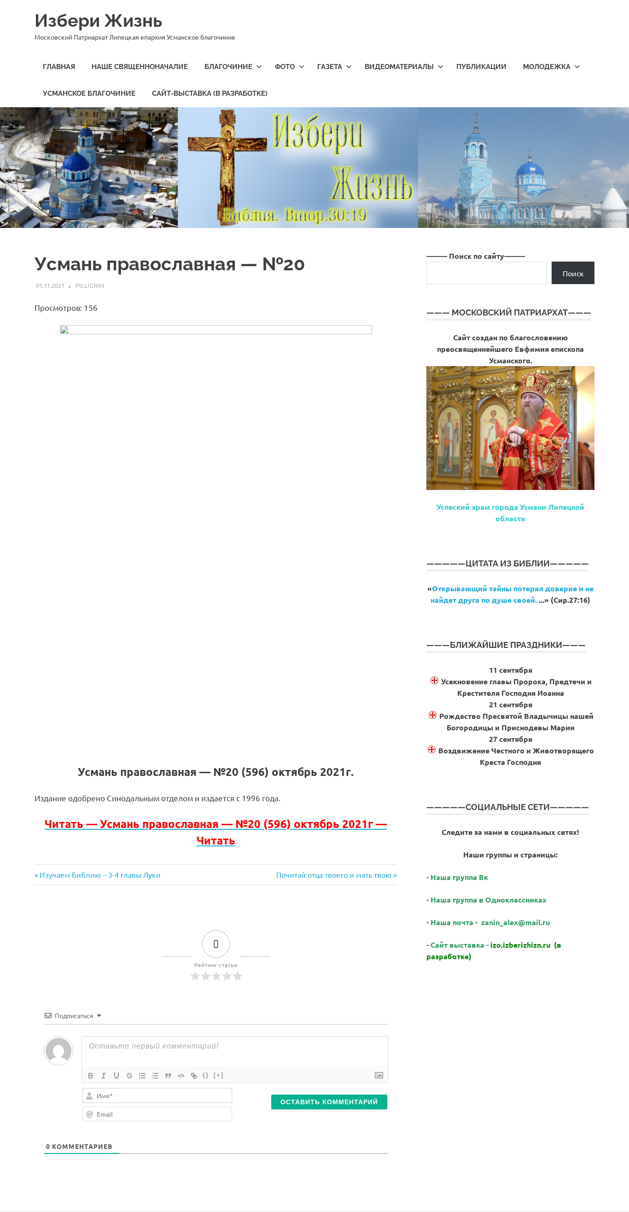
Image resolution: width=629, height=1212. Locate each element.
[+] (219, 1075)
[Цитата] (168, 1075)
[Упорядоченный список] (142, 1075)
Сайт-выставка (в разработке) (210, 93)
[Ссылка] (193, 1075)
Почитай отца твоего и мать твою (333, 874)
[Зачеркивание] (129, 1075)
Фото (285, 67)
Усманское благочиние (89, 93)
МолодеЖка (547, 67)
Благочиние (228, 67)
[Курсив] (103, 1075)
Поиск (573, 273)
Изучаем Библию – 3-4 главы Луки (100, 874)
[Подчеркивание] (116, 1075)
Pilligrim (90, 285)
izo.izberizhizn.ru (520, 945)
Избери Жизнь (98, 20)
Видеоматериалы (399, 67)
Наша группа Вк (460, 877)
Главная (59, 67)
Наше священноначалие (140, 67)
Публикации (481, 67)
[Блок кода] (181, 1075)
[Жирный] (90, 1075)
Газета (329, 67)
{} (206, 1075)
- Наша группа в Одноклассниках (486, 899)
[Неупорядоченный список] (155, 1075)
